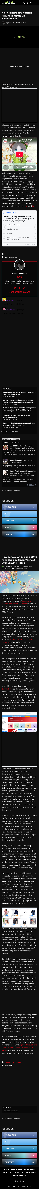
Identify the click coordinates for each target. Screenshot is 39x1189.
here (26, 206)
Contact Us (18, 1173)
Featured (5, 554)
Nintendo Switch (17, 9)
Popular (16, 439)
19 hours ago (24, 481)
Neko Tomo (15, 257)
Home (6, 1170)
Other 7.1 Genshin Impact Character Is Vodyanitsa (18, 454)
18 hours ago (15, 467)
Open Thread (17, 1170)
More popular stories (10, 432)
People (4, 439)
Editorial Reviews (13, 225)
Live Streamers (12, 229)
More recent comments (11, 490)
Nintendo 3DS (6, 9)
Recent (10, 439)
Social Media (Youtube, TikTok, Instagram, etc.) (18, 238)
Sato (10, 23)
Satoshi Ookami (16, 460)
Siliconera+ (29, 1170)
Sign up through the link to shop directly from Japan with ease (19, 1047)
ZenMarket (6, 689)
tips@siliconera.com (23, 1186)
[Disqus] (19, 323)
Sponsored (13, 554)
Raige (12, 471)
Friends (9, 233)
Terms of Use (30, 1173)
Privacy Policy (19, 1175)
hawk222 (13, 446)
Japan (8, 257)
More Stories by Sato (19, 292)
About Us (7, 1173)
